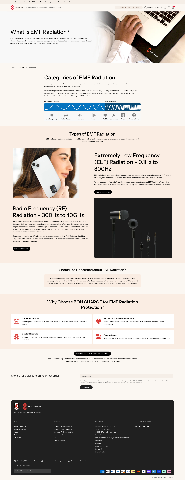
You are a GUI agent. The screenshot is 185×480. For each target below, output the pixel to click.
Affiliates (98, 443)
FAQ (55, 438)
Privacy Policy (123, 382)
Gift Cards (17, 438)
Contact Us (98, 449)
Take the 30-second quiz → (129, 7)
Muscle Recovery (20, 429)
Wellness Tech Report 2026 (64, 432)
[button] (31, 7)
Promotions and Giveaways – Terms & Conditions (112, 438)
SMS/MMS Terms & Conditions (105, 432)
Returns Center (100, 452)
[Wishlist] (169, 7)
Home (13, 68)
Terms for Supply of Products (105, 426)
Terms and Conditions (135, 382)
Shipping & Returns (101, 446)
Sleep (16, 432)
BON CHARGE (158, 477)
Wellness (17, 435)
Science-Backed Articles (63, 429)
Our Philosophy (59, 441)
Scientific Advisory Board (63, 426)
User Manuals (58, 435)
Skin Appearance (20, 426)
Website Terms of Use (102, 429)
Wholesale (98, 441)
